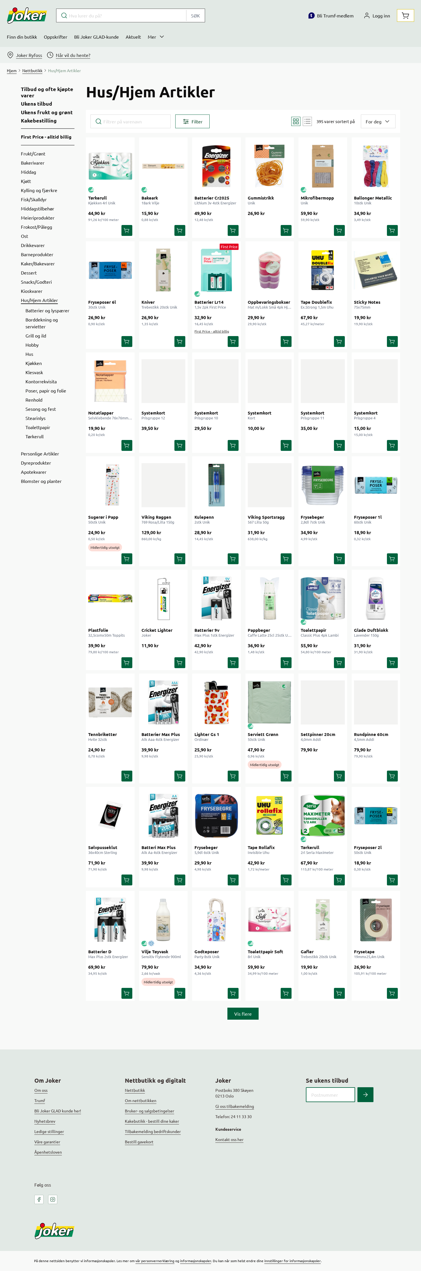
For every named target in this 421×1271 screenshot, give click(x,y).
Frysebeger (312, 517)
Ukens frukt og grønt (47, 112)
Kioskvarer (31, 291)
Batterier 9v (206, 630)
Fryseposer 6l (102, 302)
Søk (195, 15)
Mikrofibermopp (317, 198)
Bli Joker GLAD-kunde (96, 37)
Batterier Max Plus (160, 734)
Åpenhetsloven (48, 1151)
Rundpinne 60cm (371, 734)
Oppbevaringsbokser (269, 302)
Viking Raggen (156, 517)
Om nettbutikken (140, 1100)
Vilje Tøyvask (154, 951)
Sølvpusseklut (102, 847)
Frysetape (364, 951)
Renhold (33, 399)
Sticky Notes (367, 302)
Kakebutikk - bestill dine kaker (152, 1121)
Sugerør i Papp (103, 517)
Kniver (148, 302)
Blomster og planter (41, 481)
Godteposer (206, 951)
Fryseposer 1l (368, 517)
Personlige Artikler (40, 453)
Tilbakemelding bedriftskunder (153, 1131)
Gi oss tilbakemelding (234, 1106)
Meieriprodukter (37, 217)
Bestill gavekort (139, 1141)
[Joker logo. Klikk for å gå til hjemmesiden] (27, 15)
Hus (29, 354)
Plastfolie (98, 630)
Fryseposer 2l (368, 847)
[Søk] (365, 1094)
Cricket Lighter (156, 630)
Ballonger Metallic (373, 198)
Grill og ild (35, 335)
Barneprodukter (37, 254)
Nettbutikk (135, 1090)
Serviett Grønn (263, 734)
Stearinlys (35, 418)
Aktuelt (133, 37)
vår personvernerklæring (154, 1260)
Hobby (32, 345)
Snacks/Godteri (36, 282)
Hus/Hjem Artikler (39, 300)
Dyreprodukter (36, 462)
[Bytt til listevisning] (307, 121)
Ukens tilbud (36, 103)
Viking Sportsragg (266, 517)
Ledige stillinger (49, 1131)
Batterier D (99, 951)
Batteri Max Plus (158, 847)
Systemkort (153, 413)
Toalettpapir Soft (265, 951)
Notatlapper (100, 413)
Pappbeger (259, 630)
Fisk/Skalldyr (34, 199)
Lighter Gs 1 (206, 734)
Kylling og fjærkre (39, 190)
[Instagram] (52, 1199)
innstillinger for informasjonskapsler (292, 1260)
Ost (24, 236)
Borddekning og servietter (41, 323)
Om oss (41, 1090)
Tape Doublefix (316, 302)
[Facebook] (39, 1199)
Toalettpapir (37, 427)
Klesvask (34, 372)
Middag (28, 172)
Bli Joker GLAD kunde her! (57, 1110)
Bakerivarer (32, 162)
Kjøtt (26, 181)
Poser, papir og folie (45, 390)
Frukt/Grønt (33, 153)
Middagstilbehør (37, 208)
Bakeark (149, 198)
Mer (152, 37)
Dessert (29, 272)
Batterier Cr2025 (211, 198)
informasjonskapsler (195, 1260)
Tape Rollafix (261, 847)
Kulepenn (204, 517)
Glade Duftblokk (371, 630)
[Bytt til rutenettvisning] (295, 121)
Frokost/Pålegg (36, 227)
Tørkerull (34, 436)
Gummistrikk (261, 198)
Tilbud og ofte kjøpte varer (47, 92)
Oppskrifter (55, 37)
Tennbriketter (102, 734)
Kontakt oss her (229, 1139)
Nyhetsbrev (44, 1121)
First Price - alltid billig (46, 137)
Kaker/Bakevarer (38, 263)
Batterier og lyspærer (47, 310)
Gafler (307, 951)
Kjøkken (33, 363)
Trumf (39, 1100)
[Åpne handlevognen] (405, 15)
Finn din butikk (22, 37)
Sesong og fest (40, 409)
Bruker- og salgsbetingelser (149, 1110)
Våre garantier (47, 1141)
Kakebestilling (39, 120)
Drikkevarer (33, 245)
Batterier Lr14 (209, 302)
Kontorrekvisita (41, 381)
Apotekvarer (33, 472)
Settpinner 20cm (318, 734)
